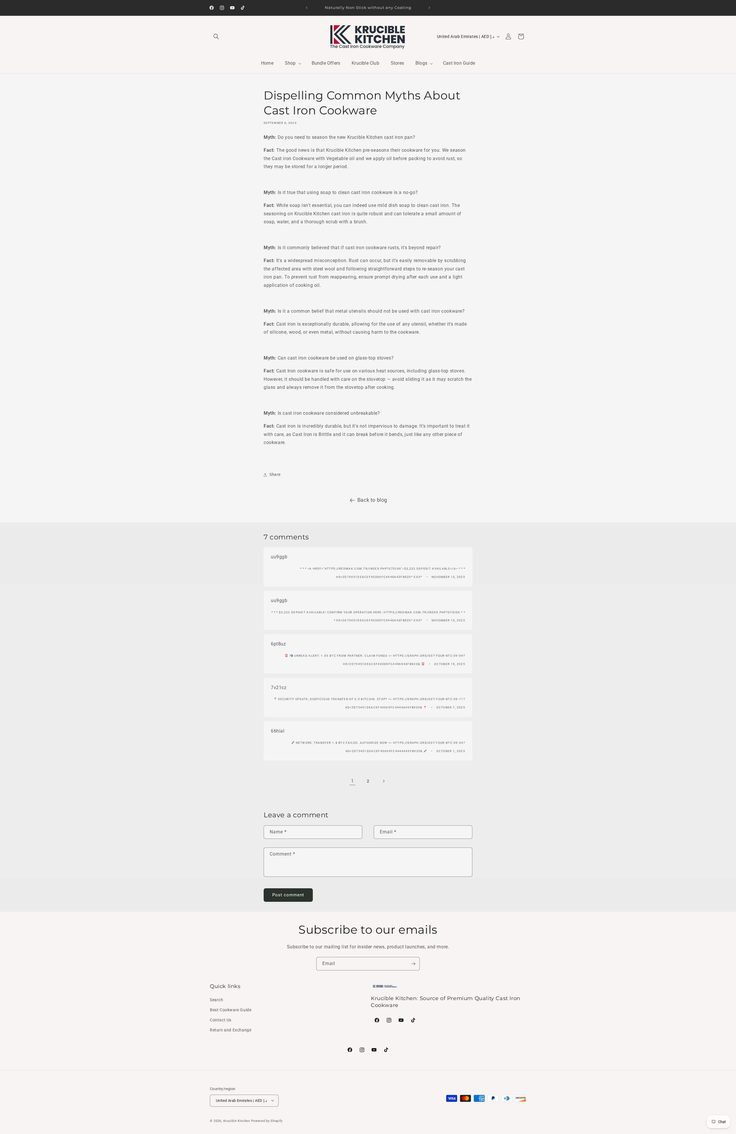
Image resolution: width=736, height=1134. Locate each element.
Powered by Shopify (267, 1121)
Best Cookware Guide (230, 1009)
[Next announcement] (429, 7)
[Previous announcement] (306, 7)
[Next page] (383, 781)
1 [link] (352, 780)
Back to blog (372, 500)
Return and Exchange (230, 1030)
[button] (216, 36)
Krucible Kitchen (236, 1121)
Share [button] (275, 474)
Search (216, 999)
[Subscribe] (413, 963)
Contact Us (220, 1019)
